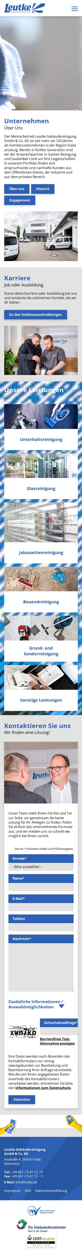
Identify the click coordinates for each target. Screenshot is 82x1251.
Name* (19, 878)
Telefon (19, 918)
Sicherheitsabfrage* (61, 1022)
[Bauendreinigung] (41, 579)
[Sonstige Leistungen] (41, 677)
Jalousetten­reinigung (41, 552)
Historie (42, 188)
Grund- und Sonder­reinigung (41, 651)
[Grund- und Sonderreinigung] (41, 628)
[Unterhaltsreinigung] (41, 416)
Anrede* (19, 858)
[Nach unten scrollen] (41, 97)
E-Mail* (19, 898)
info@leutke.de (26, 1182)
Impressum (12, 1190)
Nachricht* (22, 938)
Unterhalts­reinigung (41, 439)
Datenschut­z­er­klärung (51, 1190)
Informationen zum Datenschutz (43, 1087)
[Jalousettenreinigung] (41, 522)
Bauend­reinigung (41, 602)
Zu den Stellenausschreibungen (35, 314)
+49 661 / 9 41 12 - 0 (27, 1172)
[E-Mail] (73, 1126)
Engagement (19, 200)
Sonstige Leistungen (41, 700)
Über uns (16, 188)
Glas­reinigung (41, 488)
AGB (28, 1190)
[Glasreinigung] (41, 465)
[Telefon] (8, 1128)
